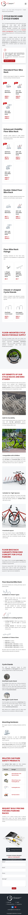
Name (3, 861)
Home (3, 9)
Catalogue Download (16, 849)
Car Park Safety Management (14, 9)
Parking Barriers (16, 787)
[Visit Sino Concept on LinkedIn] (12, 907)
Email (3, 867)
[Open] (25, 4)
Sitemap (9, 902)
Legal (18, 902)
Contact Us (19, 904)
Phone (3, 873)
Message (4, 879)
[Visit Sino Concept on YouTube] (15, 907)
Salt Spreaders (16, 794)
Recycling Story (10, 904)
